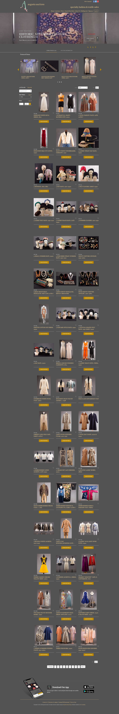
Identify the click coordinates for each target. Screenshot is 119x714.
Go (30, 104)
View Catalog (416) (90, 39)
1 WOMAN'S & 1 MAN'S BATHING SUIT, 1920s (63, 116)
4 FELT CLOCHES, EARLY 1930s (88, 186)
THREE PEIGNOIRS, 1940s (64, 648)
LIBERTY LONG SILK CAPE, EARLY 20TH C (42, 435)
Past (26, 97)
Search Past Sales (69, 11)
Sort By (76, 87)
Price (20, 100)
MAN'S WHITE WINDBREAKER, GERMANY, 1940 (66, 152)
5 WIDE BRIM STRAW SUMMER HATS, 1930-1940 (66, 257)
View (94, 87)
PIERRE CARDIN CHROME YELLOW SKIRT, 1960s (42, 578)
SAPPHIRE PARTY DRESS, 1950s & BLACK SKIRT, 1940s (88, 613)
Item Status (22, 94)
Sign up (91, 11)
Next (82, 666)
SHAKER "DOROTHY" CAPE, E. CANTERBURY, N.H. (87, 578)
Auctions (57, 11)
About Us (77, 11)
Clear (29, 95)
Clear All (29, 87)
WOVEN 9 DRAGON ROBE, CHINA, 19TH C (28, 77)
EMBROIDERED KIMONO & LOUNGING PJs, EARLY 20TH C (65, 506)
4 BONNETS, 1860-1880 (41, 186)
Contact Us (45, 702)
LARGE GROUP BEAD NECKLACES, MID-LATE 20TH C (43, 292)
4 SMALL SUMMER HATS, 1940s (43, 256)
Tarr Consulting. (82, 704)
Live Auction (25, 31)
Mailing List (84, 11)
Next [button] (101, 70)
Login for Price (43, 121)
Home (52, 11)
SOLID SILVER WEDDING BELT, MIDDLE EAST (48, 77)
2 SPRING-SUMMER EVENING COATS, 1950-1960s (43, 649)
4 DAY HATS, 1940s (39, 363)
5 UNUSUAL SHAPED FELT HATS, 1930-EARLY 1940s (86, 328)
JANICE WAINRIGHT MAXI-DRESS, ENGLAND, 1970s (64, 613)
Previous (51, 666)
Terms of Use (73, 702)
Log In (96, 11)
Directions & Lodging (53, 702)
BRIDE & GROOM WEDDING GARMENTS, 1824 (89, 77)
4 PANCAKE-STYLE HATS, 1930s (66, 327)
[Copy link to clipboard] (88, 47)
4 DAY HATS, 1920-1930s (63, 186)
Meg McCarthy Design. (67, 704)
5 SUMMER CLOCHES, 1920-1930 (88, 220)
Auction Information (66, 50)
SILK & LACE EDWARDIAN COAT (88, 399)
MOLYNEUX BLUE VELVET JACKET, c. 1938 (64, 399)
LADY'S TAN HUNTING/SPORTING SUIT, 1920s (64, 543)
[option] (29, 68)
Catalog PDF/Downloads (64, 702)
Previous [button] (18, 70)
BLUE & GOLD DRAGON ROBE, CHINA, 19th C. (70, 77)
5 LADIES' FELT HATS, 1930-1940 (44, 220)
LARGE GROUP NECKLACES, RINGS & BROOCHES (65, 292)
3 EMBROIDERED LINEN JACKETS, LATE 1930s (41, 471)
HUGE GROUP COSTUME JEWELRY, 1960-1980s (86, 292)
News (62, 11)
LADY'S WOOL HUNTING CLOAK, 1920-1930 (64, 435)
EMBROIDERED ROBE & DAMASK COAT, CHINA (85, 506)
